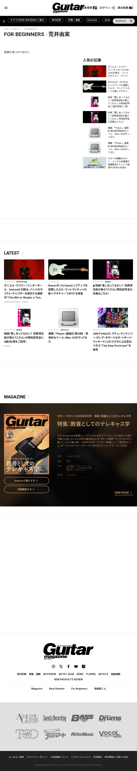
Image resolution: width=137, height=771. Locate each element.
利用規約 (97, 757)
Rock (26, 302)
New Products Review (68, 679)
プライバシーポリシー (37, 757)
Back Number (57, 688)
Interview (92, 20)
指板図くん (100, 688)
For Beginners (30, 29)
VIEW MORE (124, 493)
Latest (14, 253)
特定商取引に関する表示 (116, 757)
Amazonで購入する (26, 480)
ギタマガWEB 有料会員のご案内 (27, 20)
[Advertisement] (68, 551)
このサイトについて (81, 757)
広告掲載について (59, 757)
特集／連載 (74, 20)
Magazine (17, 397)
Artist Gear (66, 674)
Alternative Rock (13, 302)
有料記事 (56, 20)
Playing (91, 674)
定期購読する (27, 489)
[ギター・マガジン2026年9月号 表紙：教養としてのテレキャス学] (26, 472)
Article (65, 330)
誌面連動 (115, 674)
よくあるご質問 (16, 757)
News (108, 282)
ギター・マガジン (12, 29)
